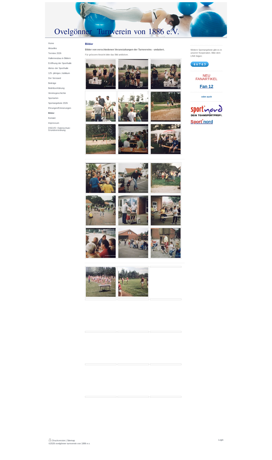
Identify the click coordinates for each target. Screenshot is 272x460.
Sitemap (71, 440)
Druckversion (58, 440)
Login (220, 440)
